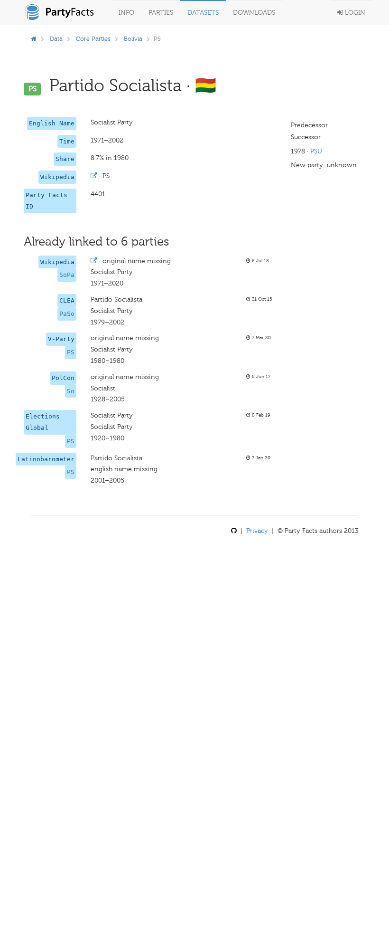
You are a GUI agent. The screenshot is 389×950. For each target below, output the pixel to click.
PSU (316, 151)
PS (70, 352)
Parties (160, 13)
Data (56, 38)
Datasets (203, 13)
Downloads (254, 13)
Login (354, 13)
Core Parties (93, 38)
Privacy (257, 531)
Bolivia (133, 38)
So (70, 391)
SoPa (66, 274)
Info (126, 13)
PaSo (66, 313)
